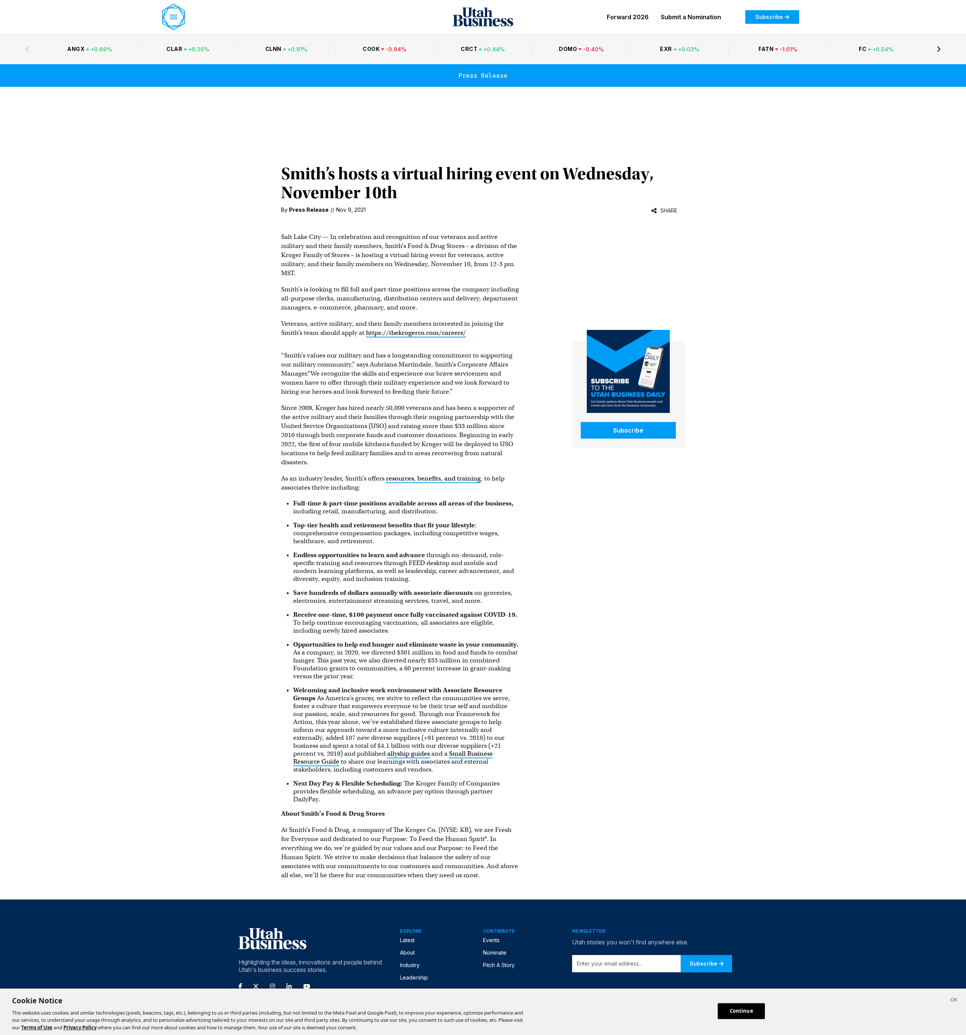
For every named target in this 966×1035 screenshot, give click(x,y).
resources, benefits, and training (433, 478)
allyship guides (408, 754)
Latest (407, 940)
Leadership (414, 977)
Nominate (494, 952)
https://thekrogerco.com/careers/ (416, 333)
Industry (410, 965)
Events (491, 940)
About (407, 952)
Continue (741, 1010)
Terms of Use (36, 1027)
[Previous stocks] (27, 49)
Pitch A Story (499, 965)
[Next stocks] (939, 49)
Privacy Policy (80, 1027)
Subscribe (769, 17)
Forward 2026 (628, 17)
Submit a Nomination (691, 17)
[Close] (954, 1000)
